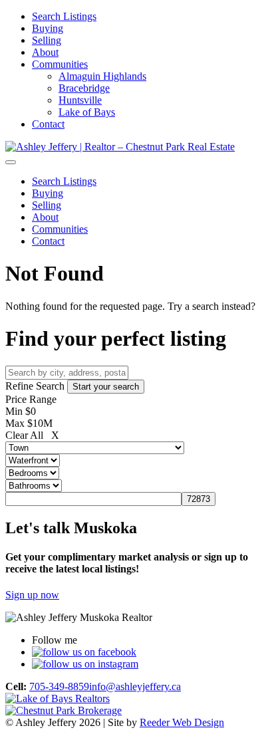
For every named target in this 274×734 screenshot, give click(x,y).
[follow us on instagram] (85, 664)
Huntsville (80, 100)
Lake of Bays (87, 112)
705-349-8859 (59, 686)
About (45, 52)
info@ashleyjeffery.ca (135, 686)
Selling (46, 40)
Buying (47, 28)
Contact (48, 124)
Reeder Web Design (182, 722)
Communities (60, 64)
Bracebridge (84, 88)
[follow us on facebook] (84, 652)
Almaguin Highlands (102, 76)
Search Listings (64, 16)
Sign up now (32, 594)
